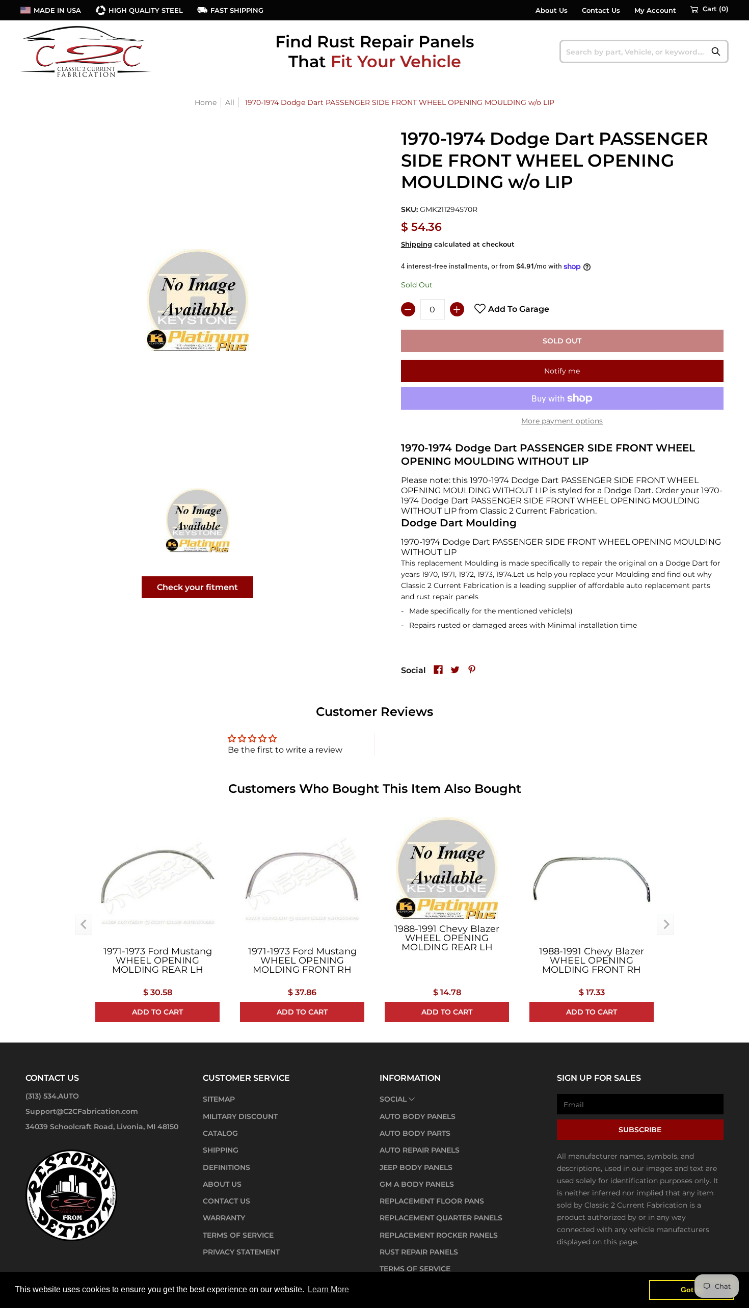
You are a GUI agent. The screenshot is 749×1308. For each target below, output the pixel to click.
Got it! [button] (692, 1290)
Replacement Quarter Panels (441, 1217)
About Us (552, 10)
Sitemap (219, 1099)
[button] (709, 9)
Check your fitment (197, 587)
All (229, 102)
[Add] (457, 309)
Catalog (220, 1133)
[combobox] (644, 51)
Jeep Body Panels (416, 1167)
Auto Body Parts (415, 1133)
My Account (655, 10)
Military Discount (240, 1116)
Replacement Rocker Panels (439, 1235)
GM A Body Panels (417, 1184)
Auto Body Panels (418, 1116)
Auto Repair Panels (420, 1150)
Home (206, 102)
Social (393, 1099)
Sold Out (562, 340)
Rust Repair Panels (419, 1252)
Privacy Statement (241, 1252)
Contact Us (601, 10)
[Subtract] (408, 309)
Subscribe (640, 1129)
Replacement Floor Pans (432, 1201)
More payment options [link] (562, 420)
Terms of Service (238, 1235)
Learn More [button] (328, 1289)
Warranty (224, 1217)
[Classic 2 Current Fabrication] (86, 51)
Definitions (226, 1167)
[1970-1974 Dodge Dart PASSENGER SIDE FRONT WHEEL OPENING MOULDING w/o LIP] (197, 520)
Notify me (562, 371)
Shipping (416, 244)
